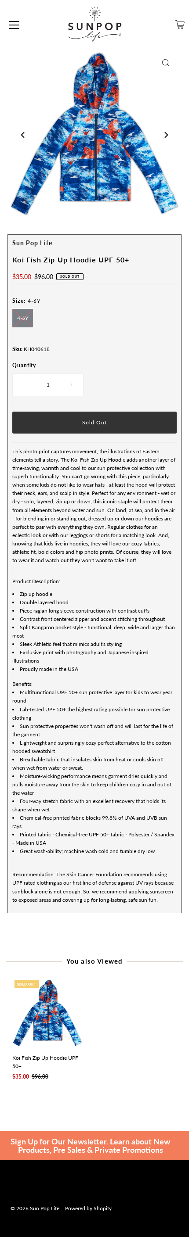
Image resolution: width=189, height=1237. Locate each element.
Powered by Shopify (88, 1208)
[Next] (165, 135)
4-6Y (22, 318)
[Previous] (23, 135)
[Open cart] (180, 24)
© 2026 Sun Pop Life (35, 1208)
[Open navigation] (14, 25)
